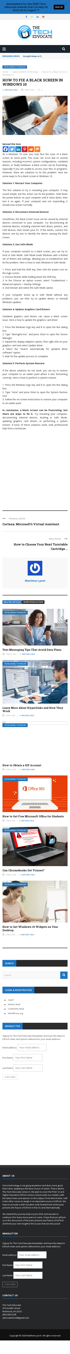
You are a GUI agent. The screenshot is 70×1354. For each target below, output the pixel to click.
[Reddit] (31, 149)
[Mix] (37, 149)
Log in (11, 999)
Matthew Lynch (11, 90)
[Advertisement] (35, 469)
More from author (33, 602)
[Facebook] (5, 149)
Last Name (7, 1067)
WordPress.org (15, 1013)
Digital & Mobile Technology (15, 67)
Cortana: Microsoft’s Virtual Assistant (30, 524)
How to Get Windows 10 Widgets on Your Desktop (30, 928)
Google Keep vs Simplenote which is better (46, 56)
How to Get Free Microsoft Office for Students (33, 816)
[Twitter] (12, 149)
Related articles (12, 602)
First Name (7, 1057)
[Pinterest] (25, 149)
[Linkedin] (18, 149)
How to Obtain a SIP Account (21, 765)
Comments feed (16, 1008)
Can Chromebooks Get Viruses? (23, 870)
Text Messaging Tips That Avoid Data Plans (31, 649)
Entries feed (14, 1004)
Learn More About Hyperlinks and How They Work (32, 709)
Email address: (9, 1047)
